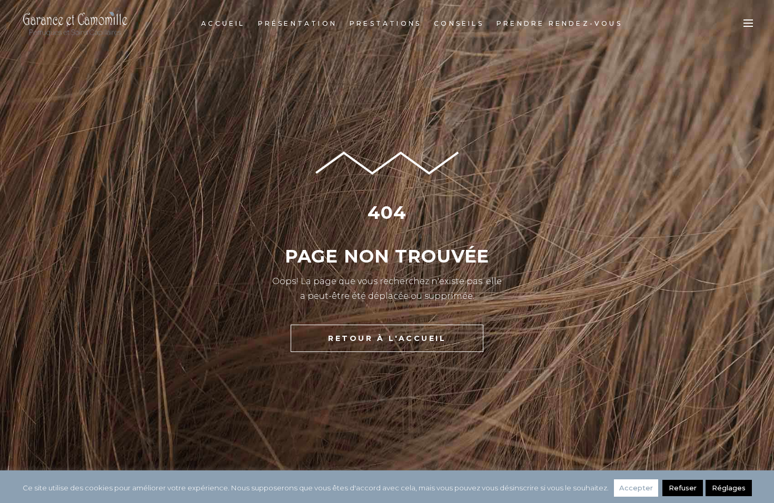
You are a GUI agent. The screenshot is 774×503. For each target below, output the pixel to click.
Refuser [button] (683, 488)
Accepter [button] (636, 488)
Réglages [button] (729, 488)
